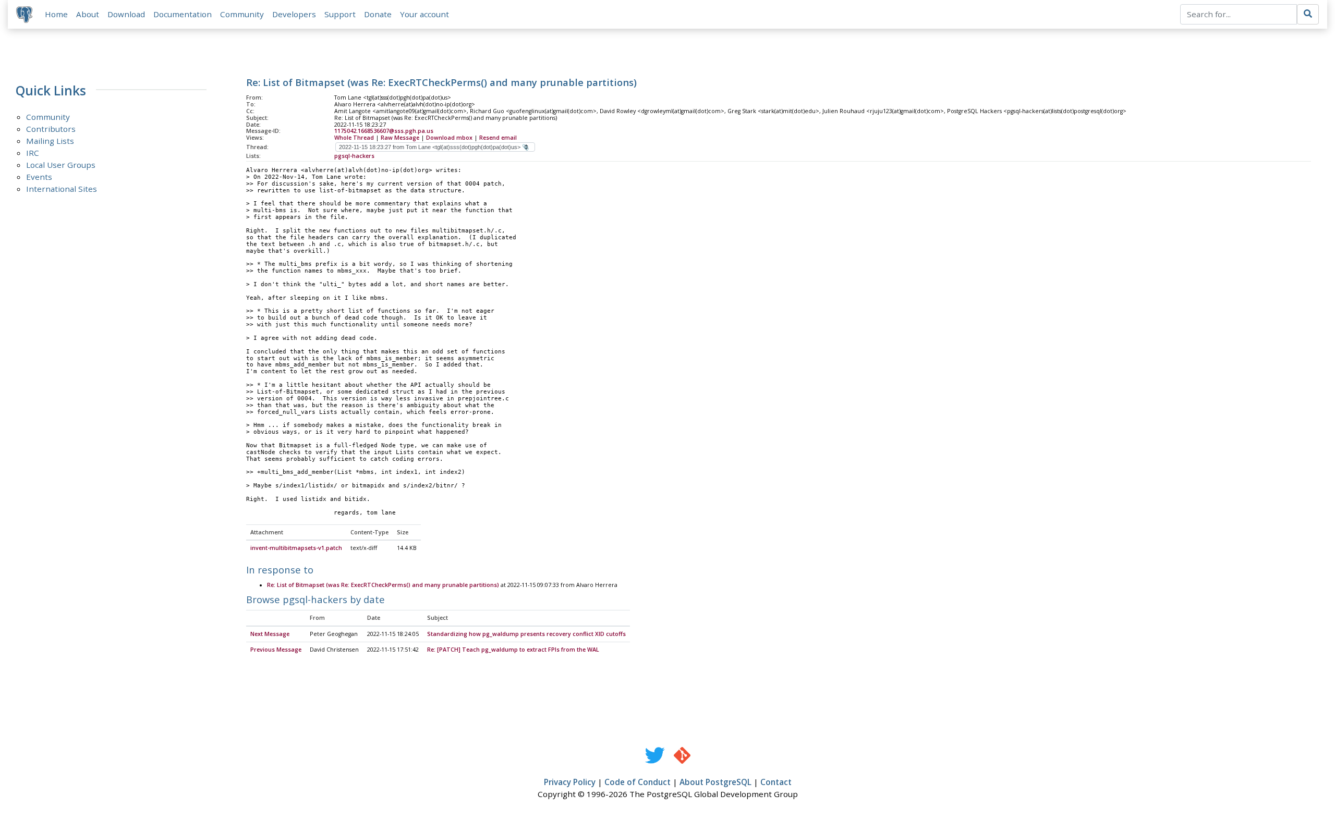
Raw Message (400, 137)
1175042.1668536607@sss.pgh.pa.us (383, 130)
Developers (294, 14)
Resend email (498, 137)
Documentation (182, 14)
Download (126, 14)
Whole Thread (354, 137)
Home (56, 14)
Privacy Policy (570, 782)
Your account (424, 14)
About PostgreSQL (715, 782)
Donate (378, 14)
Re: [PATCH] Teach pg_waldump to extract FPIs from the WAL (513, 649)
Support (340, 14)
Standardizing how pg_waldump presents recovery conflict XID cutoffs (526, 634)
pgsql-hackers (354, 156)
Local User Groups (60, 165)
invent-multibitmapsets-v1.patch (296, 548)
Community (242, 14)
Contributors (51, 129)
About (87, 14)
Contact (776, 782)
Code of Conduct (637, 782)
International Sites (61, 188)
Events (39, 177)
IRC (32, 153)
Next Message (269, 634)
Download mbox (449, 137)
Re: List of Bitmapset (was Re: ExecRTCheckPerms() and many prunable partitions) (383, 585)
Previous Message (275, 649)
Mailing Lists (50, 141)
